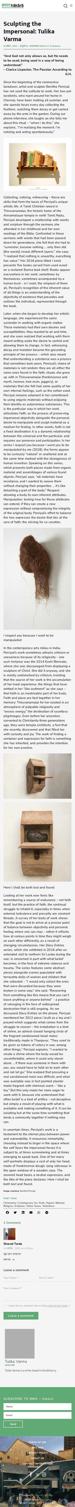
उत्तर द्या (6, 1259)
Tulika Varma (16, 1361)
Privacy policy (37, 1453)
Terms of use (37, 1442)
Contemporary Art (27, 1202)
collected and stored (58, 1306)
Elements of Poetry (44, 1495)
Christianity (9, 1202)
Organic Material (55, 1202)
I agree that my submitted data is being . (39, 1305)
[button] (7, 1212)
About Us (37, 1458)
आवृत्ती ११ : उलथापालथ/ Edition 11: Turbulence (40, 46)
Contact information (37, 1463)
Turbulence (48, 1206)
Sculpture (19, 1206)
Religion (8, 1206)
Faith (41, 1202)
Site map (37, 1447)
